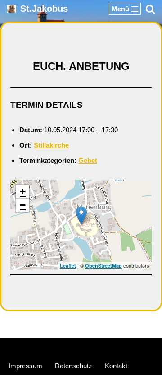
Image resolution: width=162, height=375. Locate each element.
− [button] (23, 205)
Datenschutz (73, 366)
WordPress (114, 347)
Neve (38, 347)
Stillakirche (51, 145)
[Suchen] (150, 9)
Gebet (87, 160)
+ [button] (23, 191)
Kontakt (116, 366)
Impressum (25, 366)
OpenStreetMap (103, 265)
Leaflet (68, 265)
